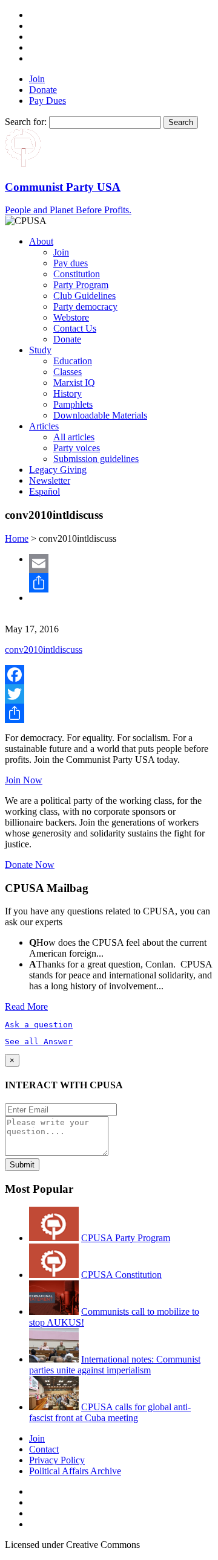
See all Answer (39, 1041)
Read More (26, 1006)
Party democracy (85, 306)
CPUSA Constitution (121, 1275)
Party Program (80, 285)
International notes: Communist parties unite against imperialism (114, 1364)
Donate (43, 90)
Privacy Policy (57, 1460)
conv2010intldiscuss (43, 649)
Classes (67, 372)
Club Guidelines (84, 295)
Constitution (76, 274)
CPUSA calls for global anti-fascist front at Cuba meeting (110, 1412)
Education (72, 361)
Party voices (76, 448)
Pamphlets (73, 404)
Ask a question (39, 1024)
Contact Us (74, 328)
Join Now (23, 780)
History (67, 393)
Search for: (26, 122)
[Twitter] (109, 694)
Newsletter (49, 480)
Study (40, 350)
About (41, 241)
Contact (44, 1449)
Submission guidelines (96, 459)
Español (44, 491)
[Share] (121, 582)
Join (37, 79)
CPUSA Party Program (125, 1238)
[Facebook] (109, 674)
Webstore (71, 317)
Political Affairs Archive (75, 1471)
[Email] (121, 563)
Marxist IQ (74, 382)
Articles (44, 426)
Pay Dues (47, 100)
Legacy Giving (58, 469)
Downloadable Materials (100, 415)
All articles (73, 437)
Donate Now (29, 864)
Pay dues (70, 263)
